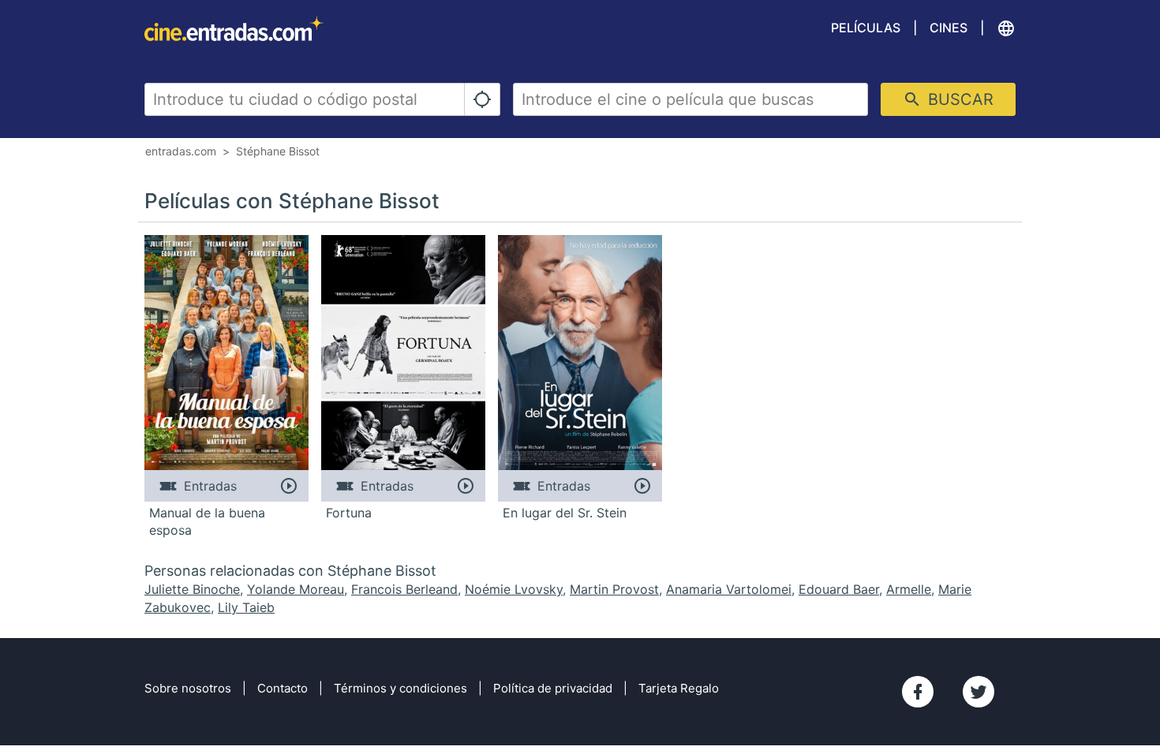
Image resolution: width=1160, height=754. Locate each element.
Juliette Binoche (192, 589)
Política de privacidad (552, 688)
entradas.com (180, 151)
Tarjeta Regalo (678, 688)
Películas (865, 27)
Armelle (908, 589)
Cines (948, 27)
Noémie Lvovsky (514, 589)
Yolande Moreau (295, 589)
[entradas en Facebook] (918, 691)
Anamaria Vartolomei (728, 589)
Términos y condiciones (400, 688)
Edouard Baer (839, 589)
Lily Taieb (246, 607)
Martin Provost (614, 589)
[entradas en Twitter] (978, 691)
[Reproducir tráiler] (288, 486)
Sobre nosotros (187, 688)
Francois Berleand (404, 589)
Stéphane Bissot (278, 151)
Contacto (282, 688)
